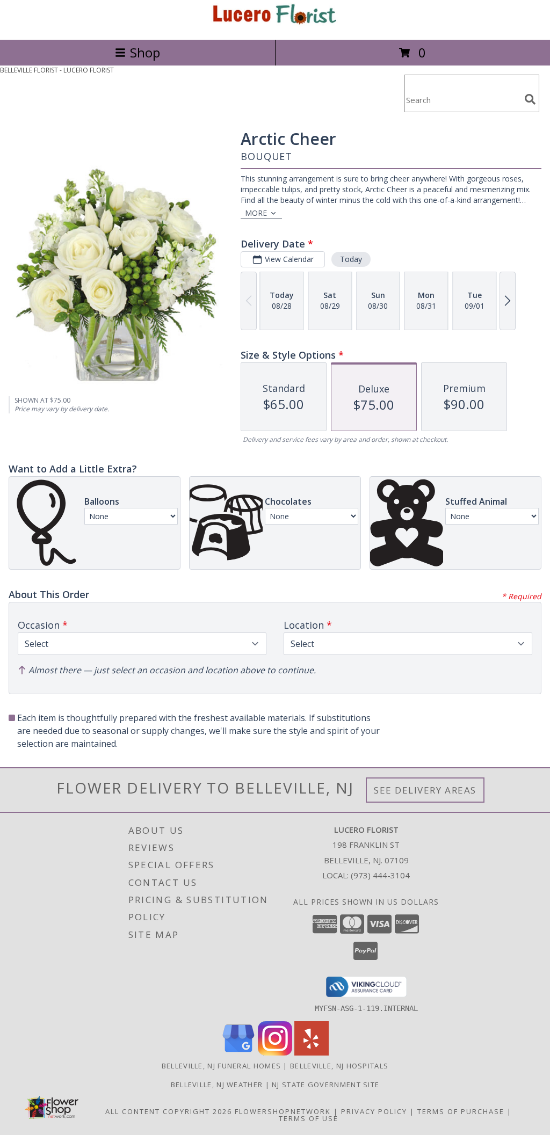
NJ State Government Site (325, 1084)
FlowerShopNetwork (283, 1111)
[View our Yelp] (311, 1052)
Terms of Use (308, 1118)
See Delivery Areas (425, 790)
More (256, 213)
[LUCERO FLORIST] (275, 24)
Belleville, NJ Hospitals (339, 1066)
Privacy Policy (374, 1111)
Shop (145, 52)
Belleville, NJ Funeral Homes (221, 1066)
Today (351, 259)
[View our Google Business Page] (238, 1052)
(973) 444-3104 (380, 875)
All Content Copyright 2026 (168, 1111)
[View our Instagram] (275, 1052)
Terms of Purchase (460, 1111)
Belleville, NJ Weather (217, 1084)
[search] (530, 99)
